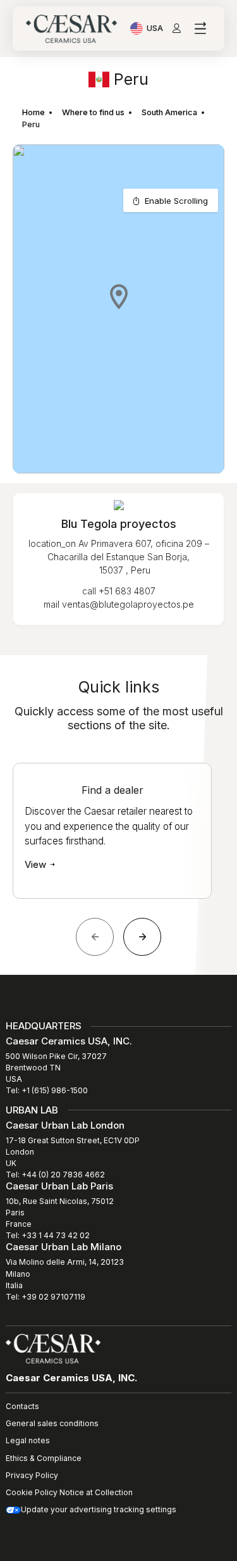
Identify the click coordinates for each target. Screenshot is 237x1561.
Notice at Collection (96, 1492)
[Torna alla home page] (53, 1348)
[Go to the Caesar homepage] (71, 29)
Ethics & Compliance (44, 1458)
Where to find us (93, 112)
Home (33, 112)
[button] (119, 296)
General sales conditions (52, 1423)
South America (169, 112)
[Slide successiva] (142, 937)
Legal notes (28, 1440)
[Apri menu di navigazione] (200, 29)
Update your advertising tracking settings (98, 1509)
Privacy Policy (32, 1475)
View (37, 864)
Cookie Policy (32, 1492)
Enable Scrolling (176, 201)
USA (155, 30)
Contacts (22, 1406)
